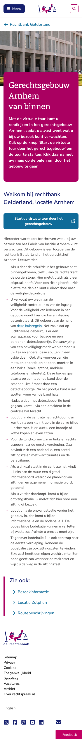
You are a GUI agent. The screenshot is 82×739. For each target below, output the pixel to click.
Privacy (9, 662)
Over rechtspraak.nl (19, 694)
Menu (16, 8)
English (10, 708)
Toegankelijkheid (17, 673)
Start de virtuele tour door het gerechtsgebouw (46, 221)
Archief (9, 688)
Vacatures (11, 683)
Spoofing (11, 678)
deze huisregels (29, 325)
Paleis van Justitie (42, 244)
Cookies (10, 667)
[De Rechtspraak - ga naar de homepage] (16, 638)
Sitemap (10, 657)
